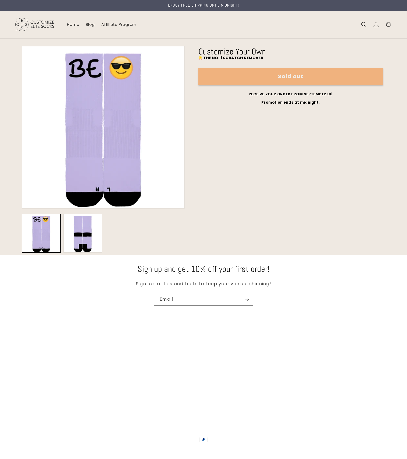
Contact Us (25, 352)
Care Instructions (32, 397)
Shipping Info (27, 370)
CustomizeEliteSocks (182, 449)
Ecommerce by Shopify (236, 449)
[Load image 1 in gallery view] (41, 233)
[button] (364, 24)
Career (21, 361)
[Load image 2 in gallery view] (82, 233)
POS (204, 449)
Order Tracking (29, 379)
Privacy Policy (28, 406)
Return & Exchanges (34, 388)
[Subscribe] (247, 299)
